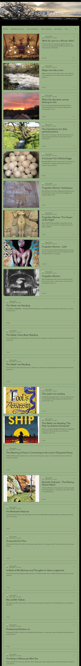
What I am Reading (46, 29)
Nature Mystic (58, 29)
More (66, 29)
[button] (75, 29)
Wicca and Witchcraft (32, 29)
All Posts (5, 29)
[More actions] (74, 37)
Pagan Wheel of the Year (17, 29)
